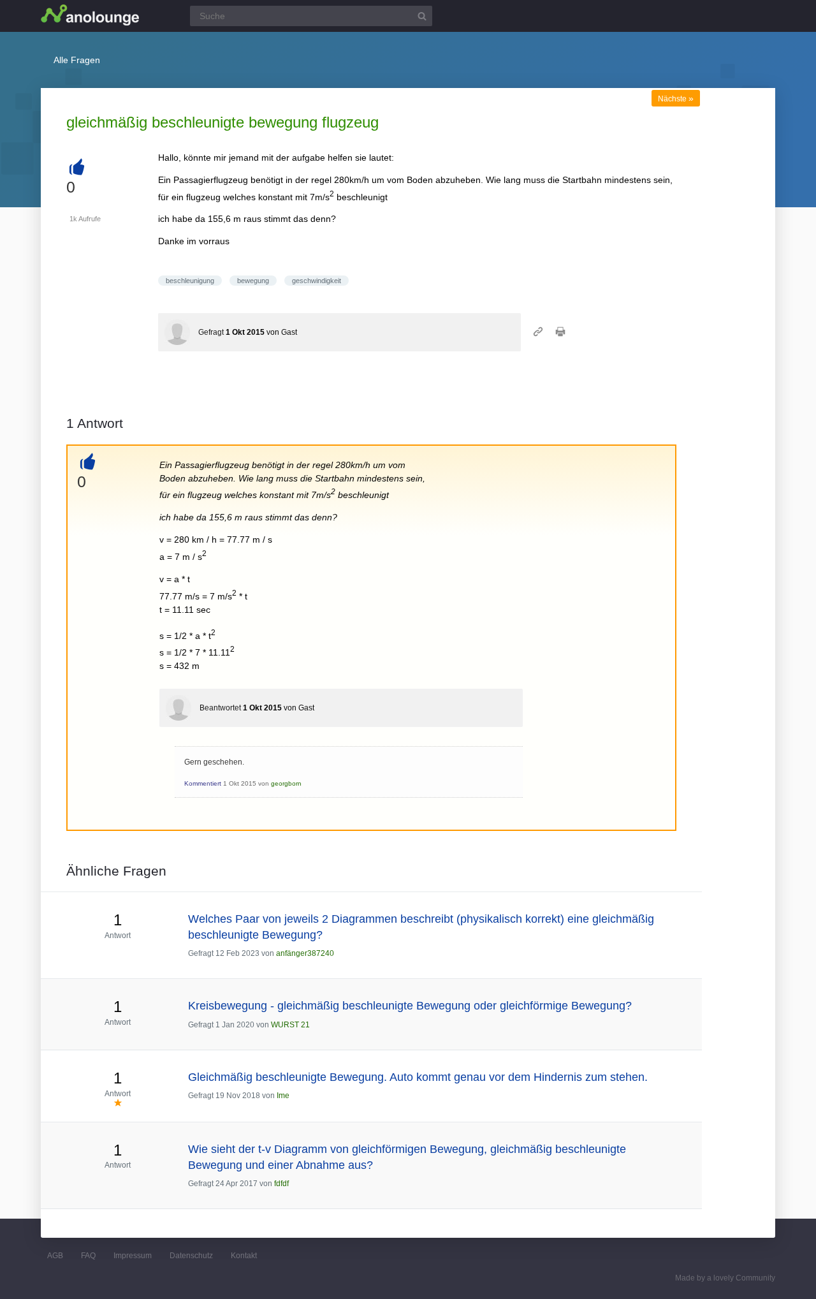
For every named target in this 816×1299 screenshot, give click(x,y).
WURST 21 (290, 1024)
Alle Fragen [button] (77, 60)
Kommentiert (202, 783)
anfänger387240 (305, 953)
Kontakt (244, 1255)
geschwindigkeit (316, 280)
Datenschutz (191, 1255)
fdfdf (281, 1183)
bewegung (253, 280)
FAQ (88, 1255)
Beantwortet (220, 707)
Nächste (676, 98)
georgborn (286, 783)
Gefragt (211, 332)
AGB (55, 1255)
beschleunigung (190, 280)
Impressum (132, 1255)
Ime (283, 1095)
